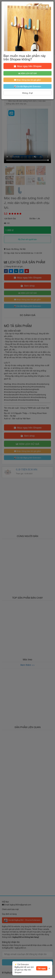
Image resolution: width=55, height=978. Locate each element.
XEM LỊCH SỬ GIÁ (28, 73)
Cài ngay (42, 968)
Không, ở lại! (27, 93)
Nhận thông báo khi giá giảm (28, 79)
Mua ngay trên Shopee (29, 66)
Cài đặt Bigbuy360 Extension (28, 86)
